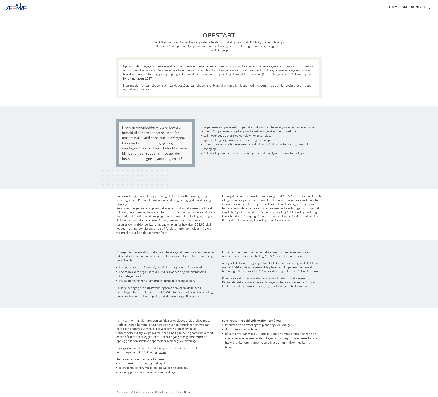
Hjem (393, 7)
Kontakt (418, 7)
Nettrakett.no (182, 392)
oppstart (160, 352)
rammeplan (132, 85)
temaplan (243, 256)
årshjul (255, 256)
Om (404, 7)
